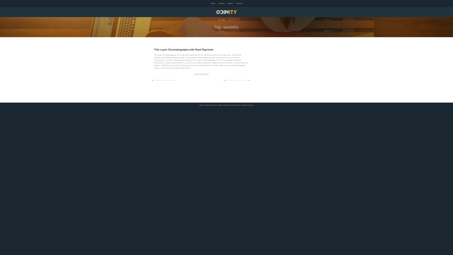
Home (213, 3)
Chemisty (157, 80)
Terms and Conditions (232, 105)
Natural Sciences (168, 80)
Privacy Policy (248, 105)
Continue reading (201, 74)
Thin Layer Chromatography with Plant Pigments (184, 49)
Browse (221, 3)
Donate (230, 3)
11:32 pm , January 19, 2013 (236, 80)
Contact (239, 3)
